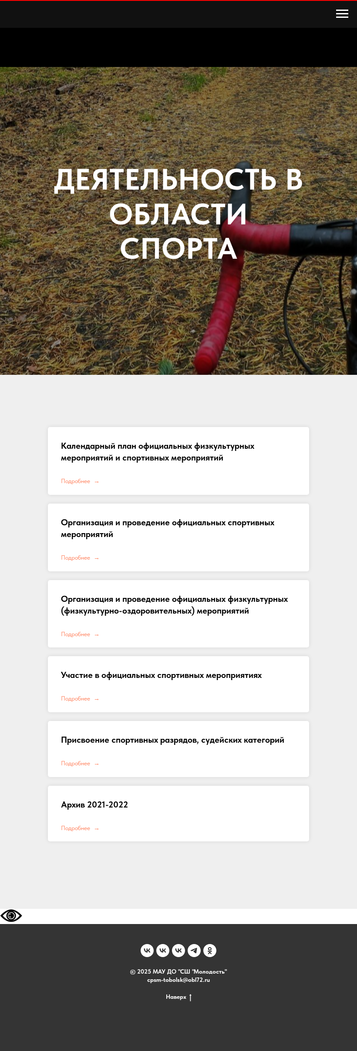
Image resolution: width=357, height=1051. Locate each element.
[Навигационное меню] (342, 14)
